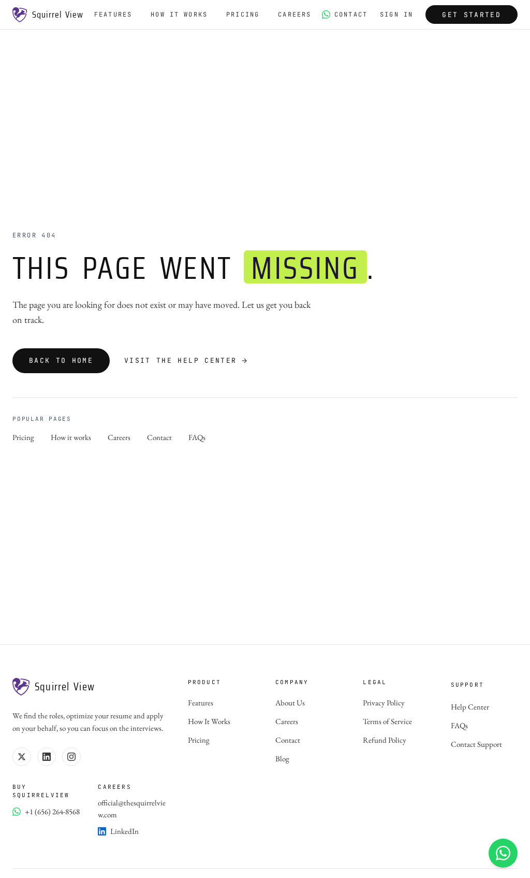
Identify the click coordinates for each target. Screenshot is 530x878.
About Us (290, 702)
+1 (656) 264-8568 (52, 811)
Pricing (242, 14)
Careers (294, 14)
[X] (21, 756)
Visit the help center (180, 360)
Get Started (471, 14)
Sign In (396, 14)
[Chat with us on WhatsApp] (503, 853)
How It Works (179, 14)
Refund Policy (384, 740)
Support (467, 684)
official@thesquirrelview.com (132, 808)
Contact (350, 14)
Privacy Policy (384, 702)
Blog (282, 758)
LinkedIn (124, 831)
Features (113, 14)
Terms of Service (387, 721)
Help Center (470, 707)
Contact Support (476, 744)
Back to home (61, 360)
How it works (71, 437)
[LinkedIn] (46, 756)
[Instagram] (71, 756)
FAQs (196, 437)
